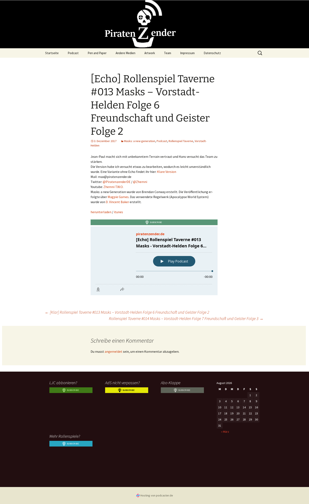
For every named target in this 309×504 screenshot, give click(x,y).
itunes (118, 212)
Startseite (52, 53)
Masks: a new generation (139, 141)
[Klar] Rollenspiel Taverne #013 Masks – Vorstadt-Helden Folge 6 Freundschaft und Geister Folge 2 (127, 312)
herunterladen (101, 212)
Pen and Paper (97, 53)
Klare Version (166, 172)
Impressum (187, 53)
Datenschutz (212, 53)
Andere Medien (125, 53)
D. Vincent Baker (117, 202)
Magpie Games (118, 197)
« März (225, 431)
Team (167, 53)
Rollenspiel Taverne (181, 141)
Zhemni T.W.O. (113, 187)
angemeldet (113, 351)
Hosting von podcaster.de (156, 495)
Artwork (149, 53)
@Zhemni (140, 182)
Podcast (73, 53)
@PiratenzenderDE (117, 182)
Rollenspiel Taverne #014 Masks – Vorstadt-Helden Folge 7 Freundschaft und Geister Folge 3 (186, 318)
